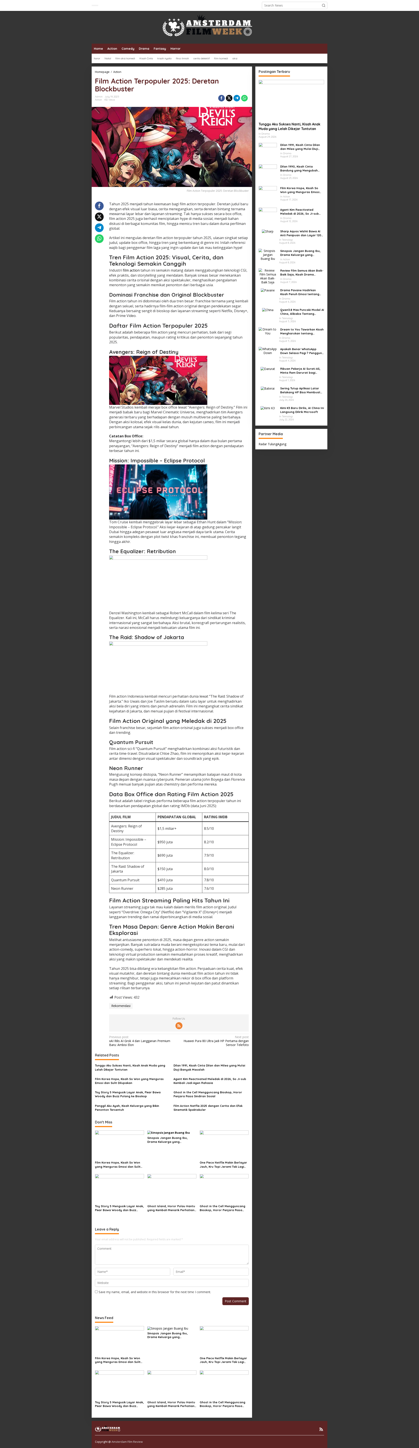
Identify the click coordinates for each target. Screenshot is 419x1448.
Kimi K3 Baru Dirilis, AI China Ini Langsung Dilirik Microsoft (302, 409)
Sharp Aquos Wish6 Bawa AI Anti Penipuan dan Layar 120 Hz (300, 233)
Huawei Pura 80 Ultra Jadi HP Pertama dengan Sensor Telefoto (216, 1041)
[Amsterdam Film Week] (209, 27)
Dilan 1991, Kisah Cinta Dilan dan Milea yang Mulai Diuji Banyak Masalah (209, 1067)
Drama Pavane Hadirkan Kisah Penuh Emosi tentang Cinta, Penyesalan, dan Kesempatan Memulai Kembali (302, 292)
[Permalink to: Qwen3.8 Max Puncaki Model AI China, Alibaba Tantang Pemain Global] (267, 309)
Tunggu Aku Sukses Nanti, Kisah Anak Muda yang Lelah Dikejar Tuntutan (130, 1067)
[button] (323, 5)
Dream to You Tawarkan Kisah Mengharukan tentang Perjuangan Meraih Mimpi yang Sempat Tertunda (302, 331)
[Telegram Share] (237, 98)
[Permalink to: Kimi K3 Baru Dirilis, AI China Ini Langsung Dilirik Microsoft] (268, 408)
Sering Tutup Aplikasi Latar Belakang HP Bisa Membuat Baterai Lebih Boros (300, 390)
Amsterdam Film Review (127, 1442)
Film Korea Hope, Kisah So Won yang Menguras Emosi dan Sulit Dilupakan (129, 1081)
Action (98, 99)
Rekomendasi (121, 1006)
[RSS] (178, 1025)
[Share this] (221, 98)
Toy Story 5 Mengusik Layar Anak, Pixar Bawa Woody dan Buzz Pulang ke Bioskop (128, 1094)
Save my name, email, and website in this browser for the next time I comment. (155, 1292)
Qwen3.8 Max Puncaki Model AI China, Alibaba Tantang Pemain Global (302, 311)
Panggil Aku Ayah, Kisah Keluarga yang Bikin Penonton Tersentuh (127, 1107)
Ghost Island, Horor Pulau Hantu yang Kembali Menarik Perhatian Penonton (171, 1208)
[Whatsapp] (244, 98)
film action (131, 270)
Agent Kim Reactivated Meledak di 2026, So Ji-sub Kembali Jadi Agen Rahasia (209, 1081)
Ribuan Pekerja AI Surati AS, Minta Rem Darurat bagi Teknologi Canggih (300, 370)
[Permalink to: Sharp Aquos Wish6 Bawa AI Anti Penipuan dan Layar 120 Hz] (267, 231)
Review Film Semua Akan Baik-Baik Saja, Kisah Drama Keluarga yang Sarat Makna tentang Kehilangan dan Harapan (301, 272)
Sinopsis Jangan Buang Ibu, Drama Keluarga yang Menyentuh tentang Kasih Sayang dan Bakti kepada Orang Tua (171, 1140)
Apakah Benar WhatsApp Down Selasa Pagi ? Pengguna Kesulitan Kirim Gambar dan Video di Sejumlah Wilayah (302, 351)
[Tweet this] (229, 98)
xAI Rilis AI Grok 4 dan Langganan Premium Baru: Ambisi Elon (139, 1041)
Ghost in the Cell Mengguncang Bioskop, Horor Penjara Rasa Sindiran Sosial (207, 1094)
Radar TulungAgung (272, 444)
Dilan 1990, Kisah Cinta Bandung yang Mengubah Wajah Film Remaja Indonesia (301, 168)
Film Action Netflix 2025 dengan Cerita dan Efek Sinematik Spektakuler (207, 1107)
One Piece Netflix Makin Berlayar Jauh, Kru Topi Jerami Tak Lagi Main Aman (223, 1164)
